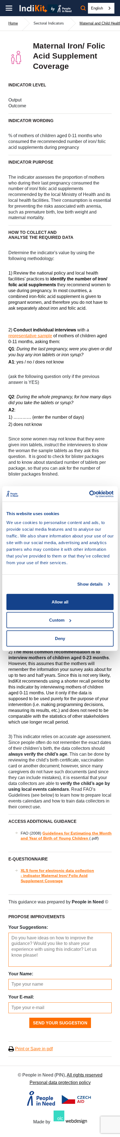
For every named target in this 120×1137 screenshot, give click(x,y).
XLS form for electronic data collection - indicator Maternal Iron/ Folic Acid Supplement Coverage (57, 875)
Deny (60, 638)
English (97, 8)
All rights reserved (84, 1075)
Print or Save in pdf (34, 1048)
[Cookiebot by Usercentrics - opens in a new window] (89, 494)
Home (13, 23)
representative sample (30, 335)
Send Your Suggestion (60, 1022)
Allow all (60, 601)
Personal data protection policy (60, 1082)
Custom (56, 620)
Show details (90, 584)
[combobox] (101, 8)
